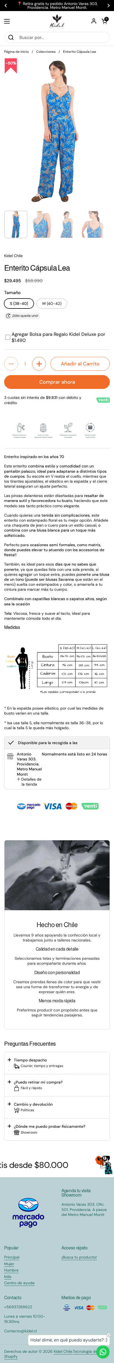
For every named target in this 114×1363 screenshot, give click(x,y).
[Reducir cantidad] (11, 364)
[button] (104, 21)
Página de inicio (16, 51)
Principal (11, 1257)
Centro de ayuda (19, 1282)
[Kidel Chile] (57, 21)
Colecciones (46, 51)
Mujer (9, 1263)
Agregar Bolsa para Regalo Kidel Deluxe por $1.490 (58, 337)
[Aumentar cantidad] (39, 364)
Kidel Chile (63, 1351)
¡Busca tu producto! (79, 1257)
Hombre (11, 1270)
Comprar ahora (57, 382)
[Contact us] (103, 1352)
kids (7, 1276)
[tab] (29, 782)
